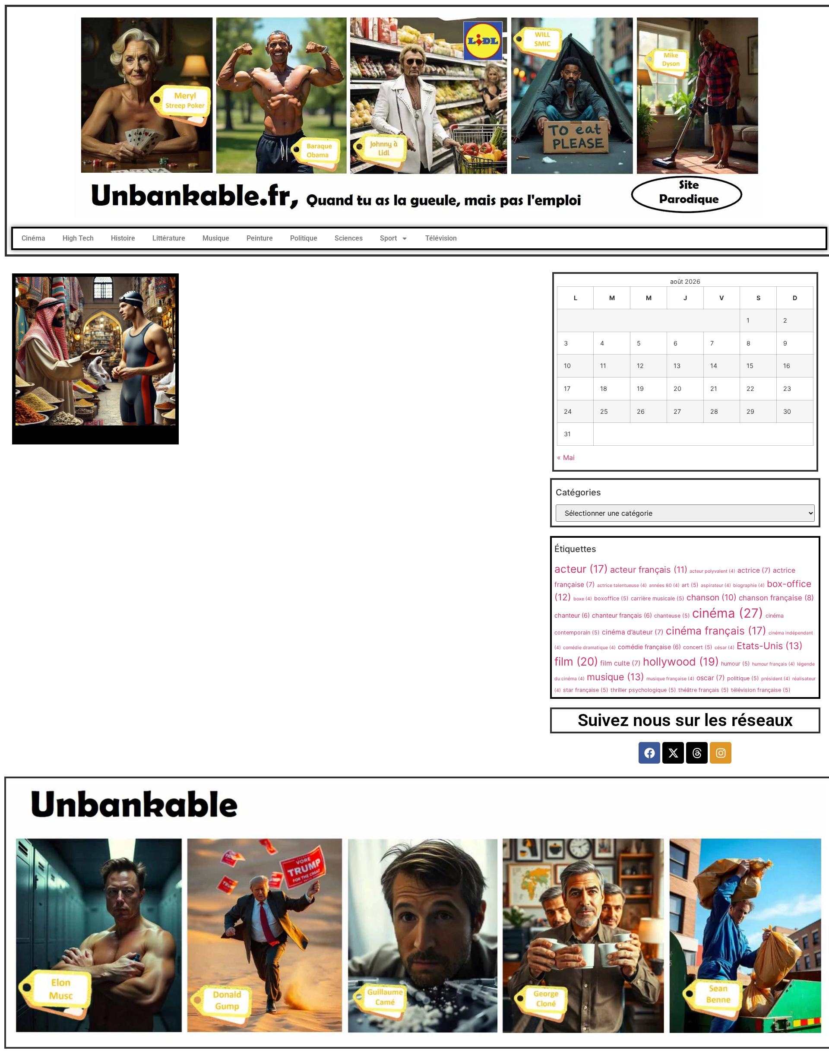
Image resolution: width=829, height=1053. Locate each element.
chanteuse (672, 615)
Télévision (441, 238)
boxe (582, 599)
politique (743, 678)
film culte (620, 663)
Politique (303, 238)
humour (735, 663)
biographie (749, 585)
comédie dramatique (589, 647)
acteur (581, 568)
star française (585, 690)
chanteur (572, 615)
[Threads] (697, 753)
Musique (216, 238)
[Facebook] (649, 753)
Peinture (260, 238)
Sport (388, 238)
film (576, 661)
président (775, 679)
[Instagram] (720, 753)
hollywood (681, 661)
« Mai (566, 457)
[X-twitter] (673, 753)
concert (697, 647)
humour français (773, 664)
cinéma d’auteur (633, 632)
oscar (710, 678)
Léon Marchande (95, 433)
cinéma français (716, 630)
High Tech (78, 238)
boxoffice (611, 598)
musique (615, 676)
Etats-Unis (770, 645)
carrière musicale (657, 598)
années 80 (664, 585)
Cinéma (33, 238)
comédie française (649, 646)
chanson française (776, 597)
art (690, 585)
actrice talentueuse (622, 585)
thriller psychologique (643, 690)
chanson (712, 597)
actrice (754, 570)
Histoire (123, 238)
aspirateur (716, 585)
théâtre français (703, 690)
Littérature (168, 238)
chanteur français (622, 615)
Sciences (349, 238)
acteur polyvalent (712, 571)
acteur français (648, 570)
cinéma (727, 613)
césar (724, 647)
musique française (670, 679)
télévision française (761, 690)
